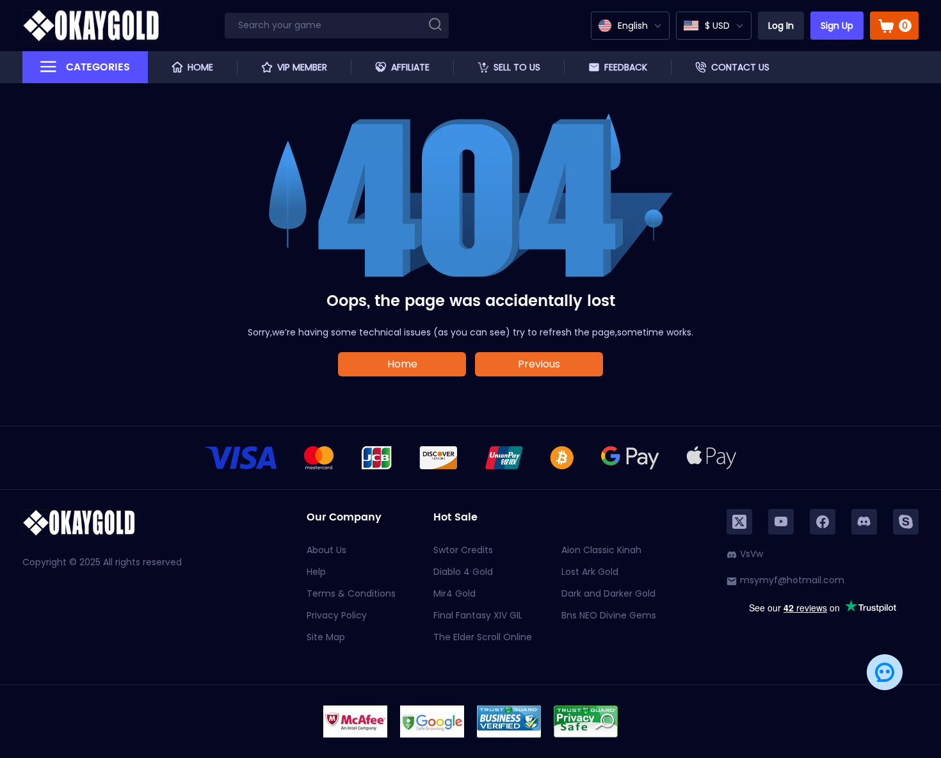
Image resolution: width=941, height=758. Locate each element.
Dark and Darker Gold (608, 593)
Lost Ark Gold (589, 571)
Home (402, 364)
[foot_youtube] (781, 522)
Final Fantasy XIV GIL (477, 615)
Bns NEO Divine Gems (608, 615)
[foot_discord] (864, 522)
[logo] (91, 26)
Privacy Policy (337, 615)
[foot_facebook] (822, 522)
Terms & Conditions (351, 593)
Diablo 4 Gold (463, 571)
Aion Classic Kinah (601, 550)
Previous (539, 364)
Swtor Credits (463, 550)
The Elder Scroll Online (482, 637)
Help (316, 571)
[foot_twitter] (739, 522)
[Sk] (906, 522)
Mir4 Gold (454, 593)
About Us (326, 550)
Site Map (326, 637)
